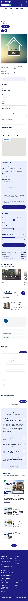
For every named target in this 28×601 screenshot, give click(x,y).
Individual (13, 168)
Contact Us (17, 563)
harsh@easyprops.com (8, 572)
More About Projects (14, 79)
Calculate (15, 245)
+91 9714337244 (6, 570)
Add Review (23, 352)
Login (23, 5)
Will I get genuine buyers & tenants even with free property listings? (12, 445)
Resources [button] (10, 10)
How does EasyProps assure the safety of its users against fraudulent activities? (12, 459)
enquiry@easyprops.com (6, 573)
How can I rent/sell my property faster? (11, 438)
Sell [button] (11, 8)
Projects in (8, 14)
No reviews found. (14, 404)
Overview (6, 79)
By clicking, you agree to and (14, 202)
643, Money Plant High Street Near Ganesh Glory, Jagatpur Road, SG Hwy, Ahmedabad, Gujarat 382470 (6, 561)
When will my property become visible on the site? (11, 451)
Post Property (6, 5)
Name (3, 173)
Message (4, 185)
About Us (17, 558)
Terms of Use (17, 560)
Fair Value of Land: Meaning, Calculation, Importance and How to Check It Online (18, 525)
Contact (6, 26)
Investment (13, 171)
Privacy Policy (6, 202)
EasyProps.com (14, 598)
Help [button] (17, 10)
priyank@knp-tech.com (6, 575)
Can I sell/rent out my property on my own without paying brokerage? (12, 419)
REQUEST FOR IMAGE (14, 52)
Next (25, 277)
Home (2, 14)
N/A (3, 103)
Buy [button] (6, 8)
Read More (7, 502)
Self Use (20, 171)
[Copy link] (2, 30)
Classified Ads (19, 8)
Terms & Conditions (18, 201)
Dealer (19, 168)
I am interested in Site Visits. (9, 198)
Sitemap (16, 564)
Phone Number (6, 179)
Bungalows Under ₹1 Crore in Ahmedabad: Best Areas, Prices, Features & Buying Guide (14, 498)
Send (14, 207)
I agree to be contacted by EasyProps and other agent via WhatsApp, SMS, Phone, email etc (14, 196)
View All (23, 293)
